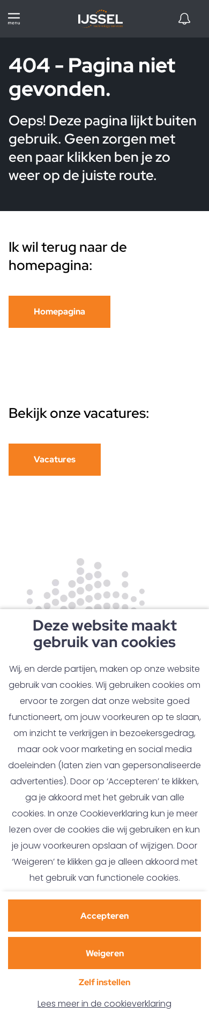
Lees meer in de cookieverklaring (104, 1004)
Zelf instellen (104, 982)
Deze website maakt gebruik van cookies (105, 634)
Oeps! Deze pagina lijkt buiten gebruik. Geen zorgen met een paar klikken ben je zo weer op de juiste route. (103, 147)
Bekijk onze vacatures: (80, 413)
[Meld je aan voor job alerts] (184, 19)
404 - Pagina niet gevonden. (92, 78)
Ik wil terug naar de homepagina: (68, 256)
